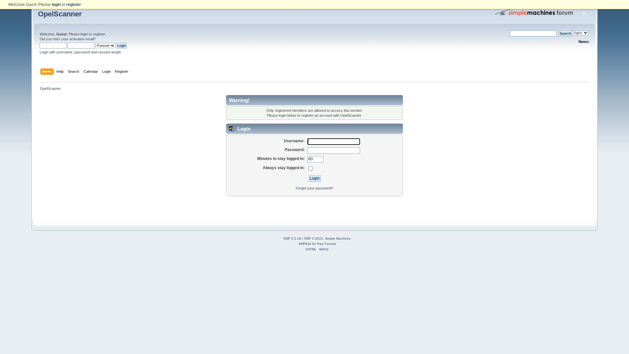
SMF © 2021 (313, 238)
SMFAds (304, 244)
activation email (81, 39)
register (99, 34)
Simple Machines (338, 238)
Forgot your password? (314, 188)
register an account (316, 115)
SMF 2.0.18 (292, 238)
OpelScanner (60, 14)
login (84, 34)
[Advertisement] (314, 206)
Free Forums (326, 244)
